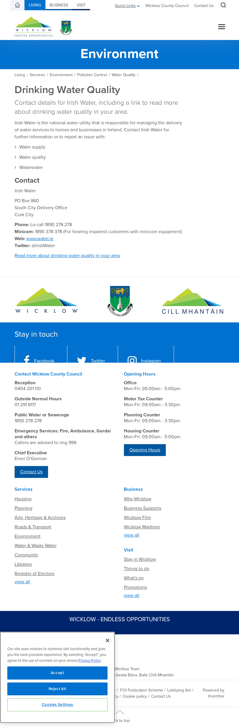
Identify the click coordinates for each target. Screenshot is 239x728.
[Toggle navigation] (221, 27)
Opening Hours (144, 450)
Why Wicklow (137, 499)
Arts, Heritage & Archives (40, 518)
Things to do (136, 569)
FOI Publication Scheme (141, 690)
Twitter (98, 361)
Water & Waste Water (36, 546)
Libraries (23, 564)
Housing (23, 499)
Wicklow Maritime (142, 527)
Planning (23, 508)
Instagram (151, 361)
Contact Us (204, 5)
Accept (57, 673)
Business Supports (142, 508)
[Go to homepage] (192, 301)
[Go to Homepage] (47, 301)
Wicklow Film (137, 518)
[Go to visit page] (119, 301)
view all (22, 582)
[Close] (107, 640)
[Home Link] (17, 5)
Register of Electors (34, 574)
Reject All (57, 689)
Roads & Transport (33, 527)
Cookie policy (135, 696)
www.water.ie (39, 239)
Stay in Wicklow (140, 559)
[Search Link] (222, 6)
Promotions (135, 587)
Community (26, 555)
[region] (57, 677)
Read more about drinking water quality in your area (67, 256)
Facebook (44, 361)
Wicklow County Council (167, 5)
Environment (28, 536)
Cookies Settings (57, 704)
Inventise (216, 696)
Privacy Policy (89, 660)
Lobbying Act (179, 690)
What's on (134, 578)
